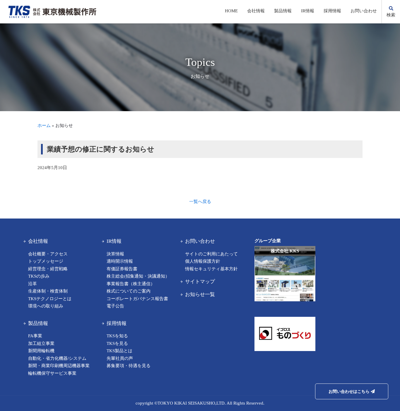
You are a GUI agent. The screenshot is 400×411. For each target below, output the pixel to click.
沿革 (32, 283)
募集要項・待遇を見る (129, 365)
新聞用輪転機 (41, 350)
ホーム (44, 125)
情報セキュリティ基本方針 (211, 268)
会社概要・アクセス (48, 254)
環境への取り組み (45, 306)
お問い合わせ (364, 10)
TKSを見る (117, 343)
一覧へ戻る (200, 201)
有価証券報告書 (122, 268)
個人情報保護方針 (202, 261)
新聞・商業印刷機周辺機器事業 (59, 365)
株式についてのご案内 (129, 291)
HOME (231, 10)
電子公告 (115, 306)
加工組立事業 (41, 343)
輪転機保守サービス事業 (52, 373)
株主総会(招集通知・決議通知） (138, 276)
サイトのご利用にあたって (211, 254)
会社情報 (256, 10)
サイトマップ (200, 281)
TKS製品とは (119, 350)
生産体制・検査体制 (48, 291)
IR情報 (307, 10)
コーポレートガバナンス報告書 (137, 298)
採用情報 (332, 10)
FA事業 (35, 335)
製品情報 (283, 10)
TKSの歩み (38, 276)
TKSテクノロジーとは (49, 298)
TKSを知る (117, 335)
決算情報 (115, 254)
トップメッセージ (45, 261)
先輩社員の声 (120, 358)
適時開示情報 (120, 261)
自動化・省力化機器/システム (57, 358)
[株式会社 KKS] (284, 304)
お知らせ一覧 (200, 294)
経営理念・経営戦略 (48, 268)
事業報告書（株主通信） (131, 283)
